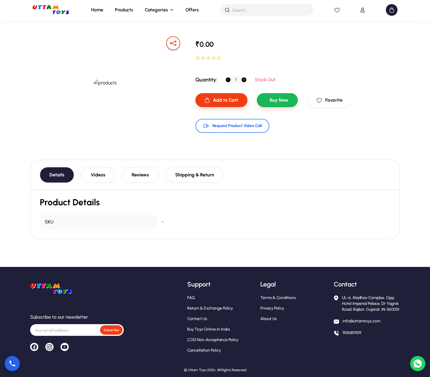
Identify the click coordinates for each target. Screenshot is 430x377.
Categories (156, 10)
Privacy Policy (272, 308)
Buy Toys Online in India (208, 329)
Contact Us (197, 318)
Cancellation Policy (204, 350)
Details (56, 175)
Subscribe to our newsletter (59, 317)
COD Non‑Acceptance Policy (212, 339)
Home (97, 10)
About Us (268, 318)
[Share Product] (173, 43)
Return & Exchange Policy (210, 308)
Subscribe (111, 330)
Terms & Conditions (278, 297)
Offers (192, 10)
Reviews (140, 175)
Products (124, 10)
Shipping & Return (194, 175)
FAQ (191, 297)
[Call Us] (12, 363)
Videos (98, 175)
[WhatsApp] (417, 363)
